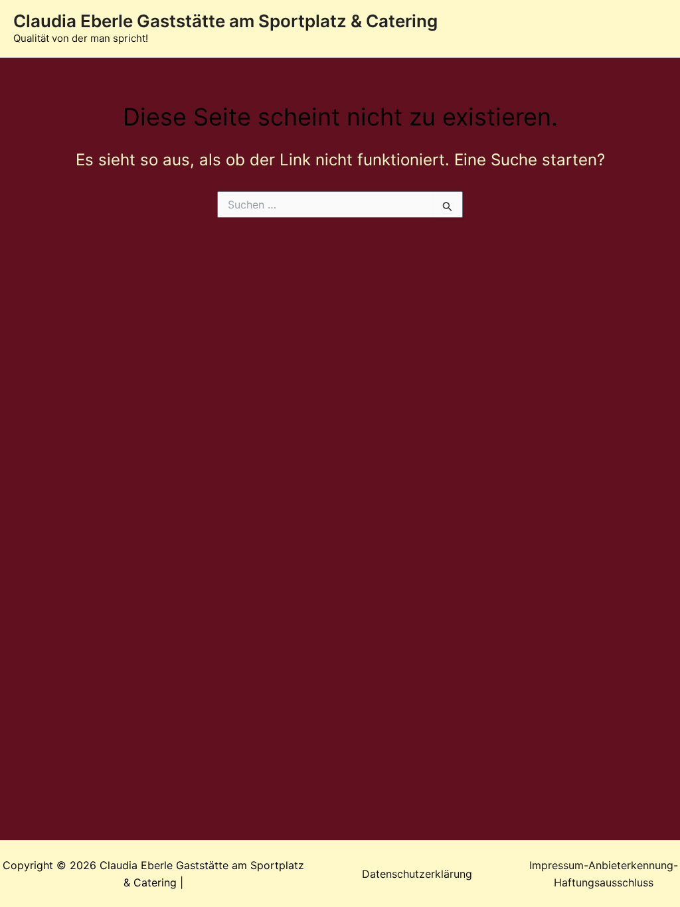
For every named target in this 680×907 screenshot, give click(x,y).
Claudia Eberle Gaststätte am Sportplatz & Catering (225, 21)
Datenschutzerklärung (417, 873)
